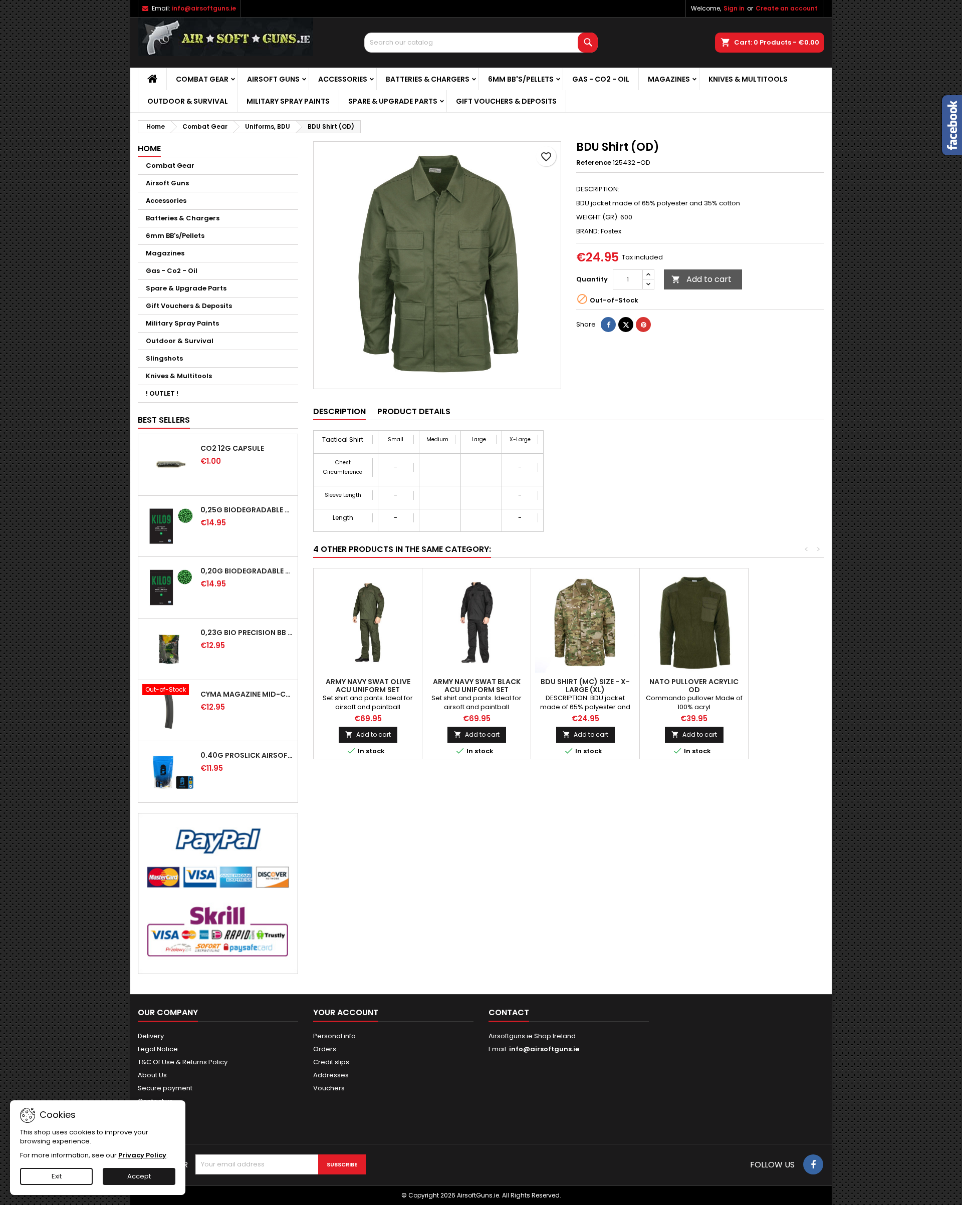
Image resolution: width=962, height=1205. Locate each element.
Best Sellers (164, 420)
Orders (324, 1049)
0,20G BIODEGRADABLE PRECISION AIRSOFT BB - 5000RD (247, 571)
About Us (152, 1075)
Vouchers (329, 1088)
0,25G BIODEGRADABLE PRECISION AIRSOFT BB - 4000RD (247, 510)
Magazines (669, 79)
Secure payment (165, 1088)
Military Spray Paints (288, 101)
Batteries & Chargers (427, 79)
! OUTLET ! (162, 393)
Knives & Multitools (748, 79)
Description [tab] (339, 411)
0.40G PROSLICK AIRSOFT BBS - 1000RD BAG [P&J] (247, 755)
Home (149, 148)
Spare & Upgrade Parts (392, 101)
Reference (593, 162)
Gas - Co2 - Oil (600, 79)
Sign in (734, 8)
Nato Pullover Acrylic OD (694, 686)
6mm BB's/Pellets (521, 79)
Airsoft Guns (273, 79)
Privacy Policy (142, 1155)
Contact (509, 1012)
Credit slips (331, 1062)
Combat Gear (202, 79)
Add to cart (701, 279)
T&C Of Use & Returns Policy (182, 1062)
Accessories (342, 79)
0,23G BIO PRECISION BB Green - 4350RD (247, 633)
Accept (139, 1176)
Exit (57, 1176)
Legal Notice (158, 1049)
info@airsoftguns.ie (204, 8)
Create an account (787, 8)
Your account (345, 1012)
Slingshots (164, 358)
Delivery (151, 1036)
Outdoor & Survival (187, 101)
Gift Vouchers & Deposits (506, 101)
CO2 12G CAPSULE (232, 448)
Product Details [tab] (413, 411)
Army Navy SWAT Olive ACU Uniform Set (368, 686)
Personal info (334, 1036)
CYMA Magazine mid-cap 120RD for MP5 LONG (247, 694)
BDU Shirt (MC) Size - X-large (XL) (585, 686)
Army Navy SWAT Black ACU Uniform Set (477, 686)
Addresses (331, 1075)
